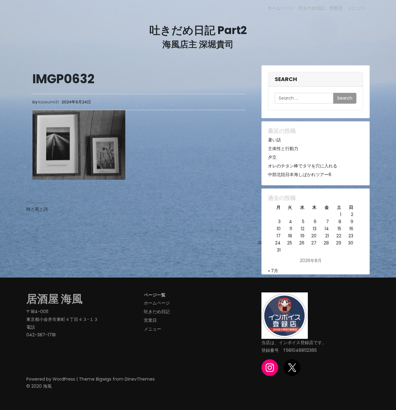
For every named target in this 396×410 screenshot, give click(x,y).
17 (279, 236)
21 (327, 236)
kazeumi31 (48, 102)
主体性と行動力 (283, 148)
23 (350, 236)
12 (302, 229)
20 (313, 236)
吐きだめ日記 (312, 8)
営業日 (335, 8)
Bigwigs (103, 379)
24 (278, 243)
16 (351, 229)
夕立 (272, 157)
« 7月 (273, 271)
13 (314, 229)
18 (290, 236)
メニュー (356, 8)
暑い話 (274, 140)
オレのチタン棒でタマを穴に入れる (302, 166)
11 (291, 229)
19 (302, 236)
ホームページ (281, 8)
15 (339, 229)
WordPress (64, 379)
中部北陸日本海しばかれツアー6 (299, 174)
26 (301, 243)
